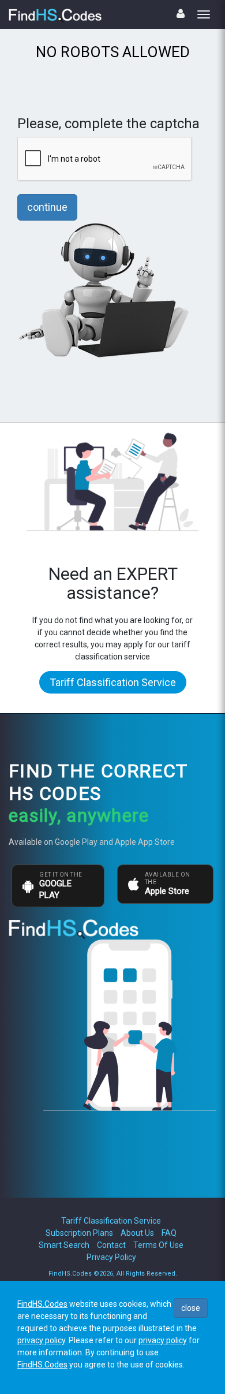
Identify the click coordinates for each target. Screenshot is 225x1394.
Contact (111, 1245)
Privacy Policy (111, 1257)
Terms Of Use (158, 1245)
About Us (137, 1233)
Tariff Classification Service (113, 682)
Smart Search (64, 1245)
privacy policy (41, 1340)
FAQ (169, 1233)
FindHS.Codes (42, 1304)
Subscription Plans (79, 1233)
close (190, 1308)
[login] (180, 13)
